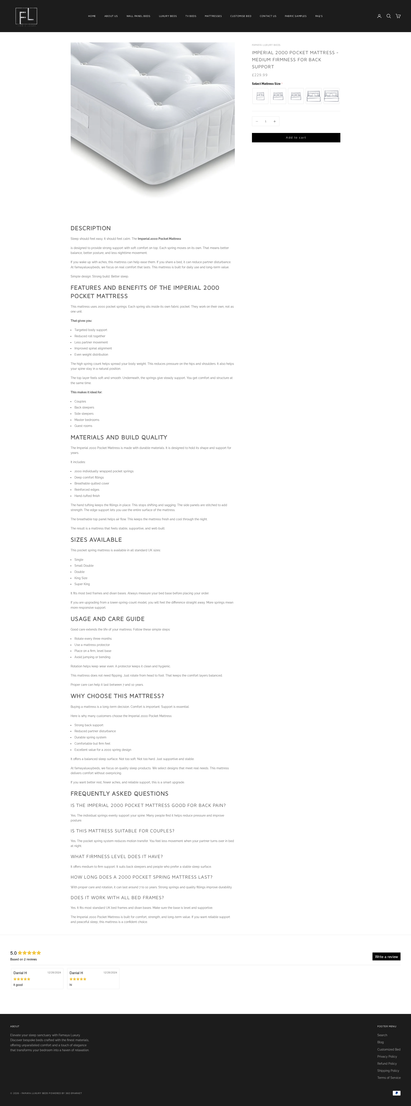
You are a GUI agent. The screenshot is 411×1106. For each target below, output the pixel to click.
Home (92, 16)
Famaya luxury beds (266, 44)
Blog (380, 1042)
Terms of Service (389, 1077)
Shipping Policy (388, 1070)
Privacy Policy (387, 1056)
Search (382, 1035)
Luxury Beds (168, 16)
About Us (111, 16)
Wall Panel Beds (138, 16)
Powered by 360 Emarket (65, 1093)
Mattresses (213, 16)
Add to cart (296, 137)
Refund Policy (387, 1063)
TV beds (190, 16)
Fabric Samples (296, 16)
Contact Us (268, 16)
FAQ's (319, 16)
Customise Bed (240, 16)
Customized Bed (389, 1049)
